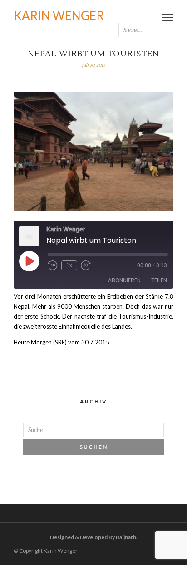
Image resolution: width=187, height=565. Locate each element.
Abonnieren (124, 280)
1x (69, 265)
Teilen (159, 280)
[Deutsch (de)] (169, 11)
